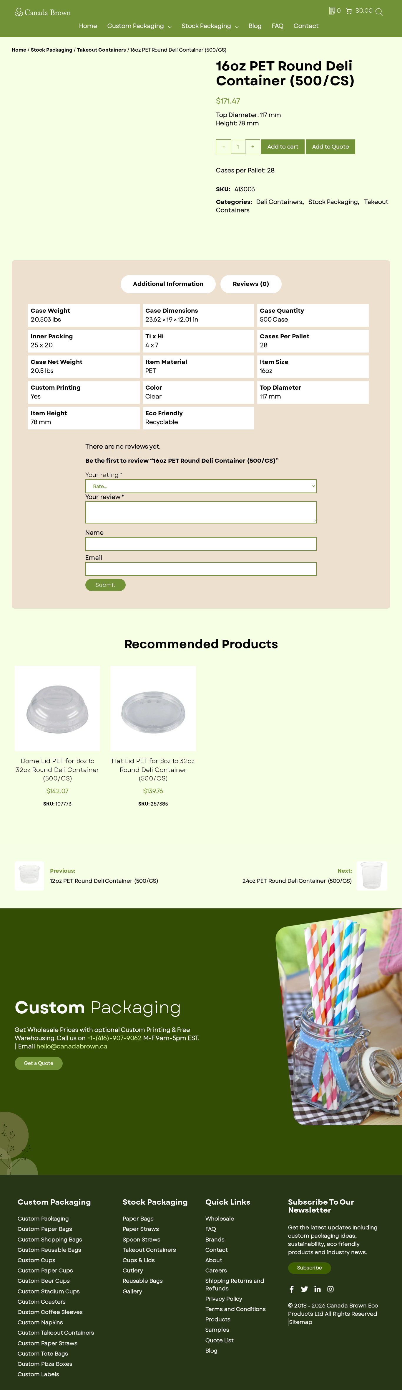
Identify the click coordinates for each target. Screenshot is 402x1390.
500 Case (274, 319)
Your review (104, 497)
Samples (217, 1330)
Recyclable (161, 422)
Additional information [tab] (168, 284)
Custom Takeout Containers (56, 1333)
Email (93, 558)
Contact (306, 26)
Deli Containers (279, 202)
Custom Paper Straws (47, 1343)
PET (150, 371)
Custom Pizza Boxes (45, 1364)
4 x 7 (151, 345)
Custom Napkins (40, 1322)
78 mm (41, 422)
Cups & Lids (139, 1260)
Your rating (103, 475)
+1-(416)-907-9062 (114, 1038)
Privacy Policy (223, 1299)
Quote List (219, 1340)
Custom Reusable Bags (49, 1250)
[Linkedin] (317, 1289)
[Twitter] (304, 1289)
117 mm (270, 396)
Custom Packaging (135, 26)
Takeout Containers (101, 50)
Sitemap (300, 1322)
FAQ (277, 26)
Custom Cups (36, 1260)
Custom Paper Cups (45, 1270)
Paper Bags (138, 1219)
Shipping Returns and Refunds (234, 1284)
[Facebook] (291, 1289)
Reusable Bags (143, 1281)
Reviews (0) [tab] (251, 284)
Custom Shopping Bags (50, 1240)
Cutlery (133, 1270)
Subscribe (309, 1267)
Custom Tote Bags (43, 1354)
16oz (266, 371)
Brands (215, 1240)
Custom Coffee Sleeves (50, 1312)
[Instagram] (330, 1289)
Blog (255, 26)
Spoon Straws (141, 1240)
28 (264, 345)
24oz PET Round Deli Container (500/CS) (297, 881)
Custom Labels (38, 1374)
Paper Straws (141, 1229)
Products (217, 1319)
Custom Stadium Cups (49, 1291)
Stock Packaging (206, 26)
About (213, 1260)
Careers (216, 1270)
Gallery (132, 1291)
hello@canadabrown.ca (71, 1046)
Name (94, 532)
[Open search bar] (379, 13)
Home (88, 26)
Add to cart (283, 147)
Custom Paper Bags (45, 1229)
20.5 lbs (42, 371)
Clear (153, 396)
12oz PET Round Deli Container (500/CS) (104, 881)
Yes (36, 396)
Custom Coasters (42, 1302)
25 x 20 (42, 345)
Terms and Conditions (235, 1309)
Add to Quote (330, 147)
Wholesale (219, 1219)
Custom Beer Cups (44, 1281)
